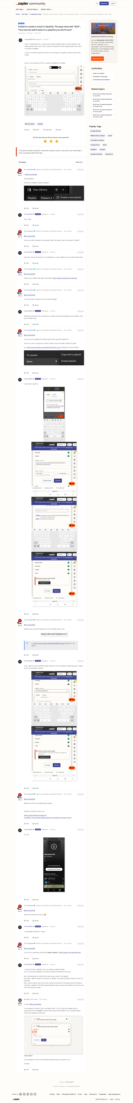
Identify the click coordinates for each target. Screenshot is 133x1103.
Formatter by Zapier (97, 140)
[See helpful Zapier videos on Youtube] (35, 1094)
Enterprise (93, 1094)
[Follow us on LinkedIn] (24, 1094)
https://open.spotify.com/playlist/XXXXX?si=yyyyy (44, 347)
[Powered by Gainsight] (66, 1082)
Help (58, 1094)
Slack (105, 145)
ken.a (25, 999)
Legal (111, 1099)
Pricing (52, 1094)
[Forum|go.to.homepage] (31, 3)
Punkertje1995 (29, 39)
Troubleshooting (35, 14)
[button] (104, 3)
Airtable (102, 149)
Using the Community (100, 76)
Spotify (40, 124)
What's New (45, 9)
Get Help (19, 9)
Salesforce (109, 154)
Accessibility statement (73, 1086)
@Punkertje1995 (31, 174)
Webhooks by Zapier (98, 135)
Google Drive (95, 145)
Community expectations (101, 79)
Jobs (85, 1094)
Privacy (117, 1099)
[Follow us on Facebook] (20, 1094)
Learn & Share (31, 9)
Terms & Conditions (59, 1086)
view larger (28, 1055)
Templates (102, 1094)
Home (18, 14)
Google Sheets (96, 131)
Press (80, 1094)
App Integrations (114, 1094)
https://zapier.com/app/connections (64, 278)
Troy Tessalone (29, 169)
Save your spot (97, 58)
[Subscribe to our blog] (27, 1094)
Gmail (110, 135)
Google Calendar (96, 154)
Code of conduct (98, 73)
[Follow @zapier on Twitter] (31, 1094)
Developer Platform (69, 1094)
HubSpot (93, 149)
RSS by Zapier (30, 124)
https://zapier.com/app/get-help (70, 952)
